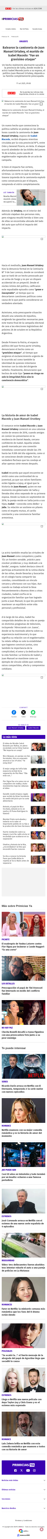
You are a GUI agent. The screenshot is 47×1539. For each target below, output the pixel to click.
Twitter (23, 717)
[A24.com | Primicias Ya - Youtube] (28, 1470)
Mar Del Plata (24, 29)
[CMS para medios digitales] (23, 1535)
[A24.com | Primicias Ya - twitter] (21, 1470)
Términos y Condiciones (23, 1521)
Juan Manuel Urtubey (16, 728)
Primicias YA (5, 36)
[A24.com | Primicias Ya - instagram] (34, 1470)
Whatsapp (33, 717)
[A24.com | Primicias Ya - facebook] (15, 1470)
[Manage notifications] (41, 1529)
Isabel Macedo (33, 728)
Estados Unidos (11, 29)
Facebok (14, 717)
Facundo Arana (37, 29)
